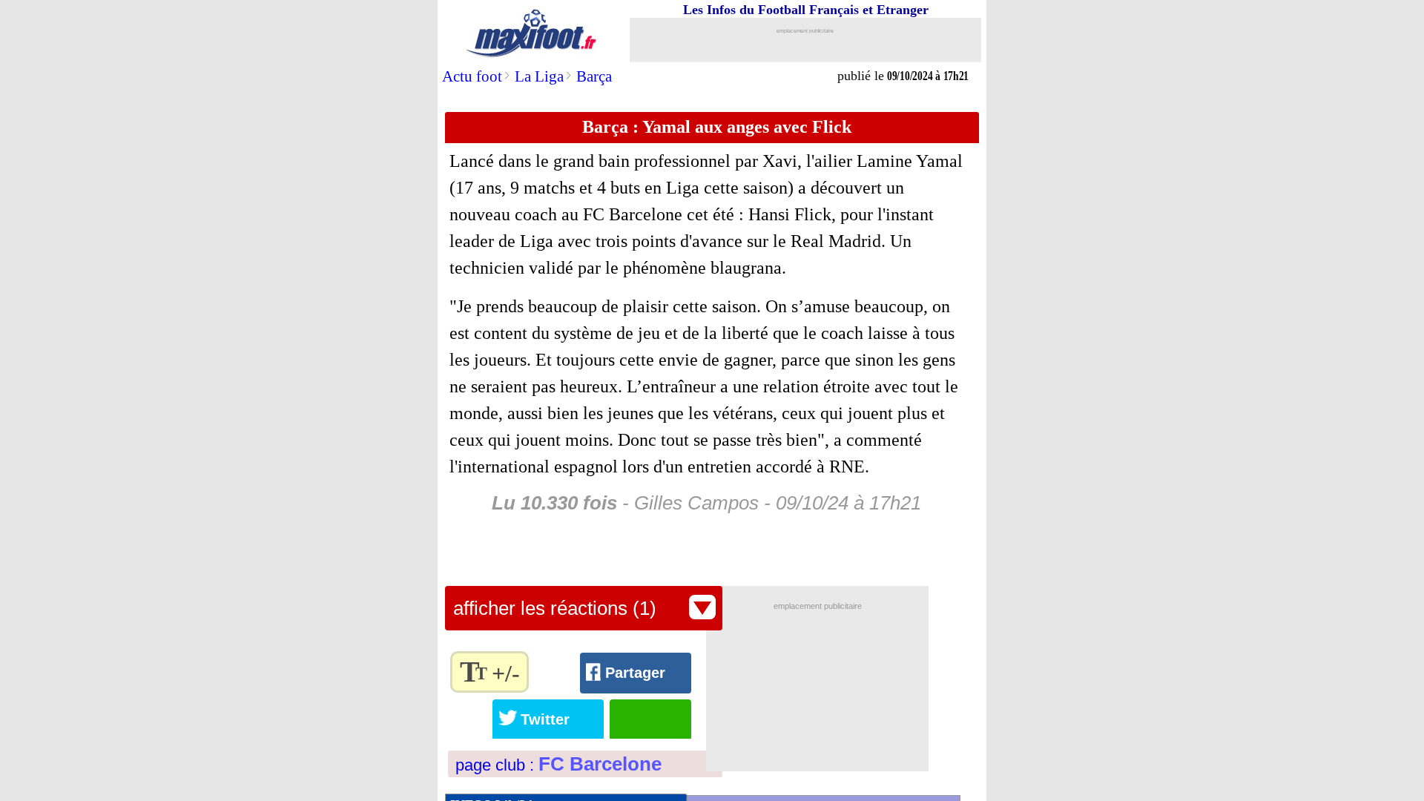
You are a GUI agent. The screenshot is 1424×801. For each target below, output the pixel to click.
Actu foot (472, 76)
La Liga (539, 76)
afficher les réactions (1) (554, 608)
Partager (635, 673)
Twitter (545, 719)
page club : (558, 765)
